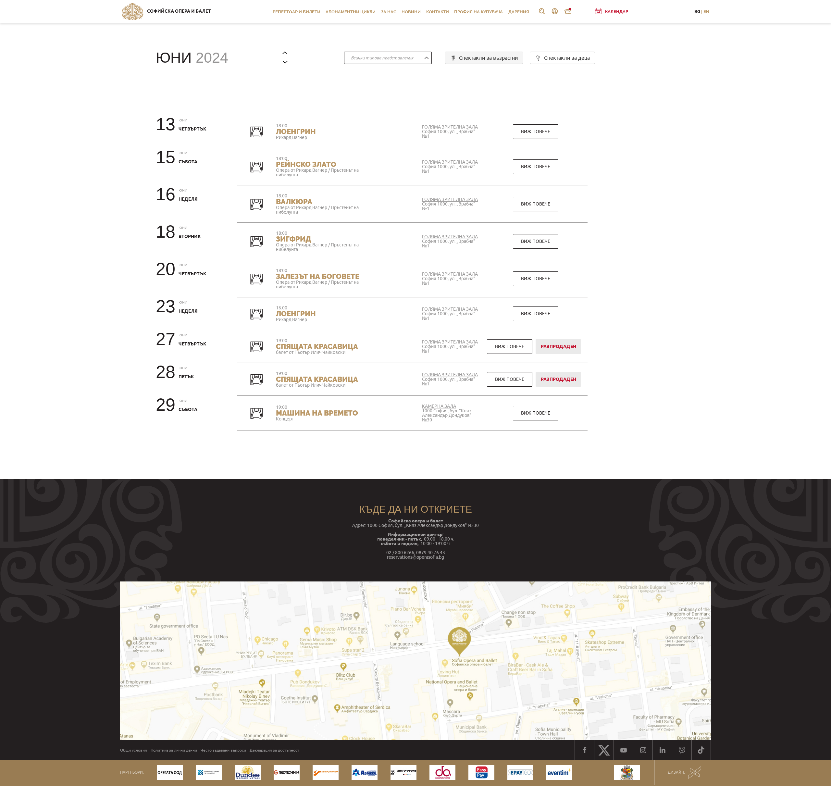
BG (697, 11)
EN (706, 11)
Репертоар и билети (296, 11)
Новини (411, 11)
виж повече (535, 131)
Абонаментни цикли (351, 11)
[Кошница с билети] (568, 11)
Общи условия (133, 750)
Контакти (437, 11)
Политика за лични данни (174, 750)
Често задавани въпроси (223, 750)
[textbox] (386, 58)
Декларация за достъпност (274, 750)
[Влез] (555, 11)
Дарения (518, 11)
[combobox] (388, 58)
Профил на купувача (478, 11)
